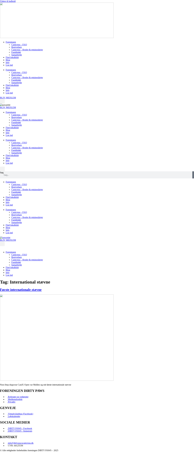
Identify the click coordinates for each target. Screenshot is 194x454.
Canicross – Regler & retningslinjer (27, 50)
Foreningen (11, 42)
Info (7, 62)
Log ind (9, 65)
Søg (2, 172)
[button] (2, 101)
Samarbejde (16, 55)
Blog (8, 60)
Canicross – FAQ (19, 44)
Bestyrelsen (16, 47)
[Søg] (193, 174)
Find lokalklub (12, 57)
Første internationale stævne (21, 289)
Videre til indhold (8, 1)
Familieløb (16, 52)
